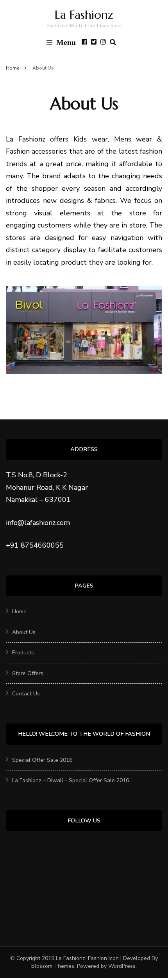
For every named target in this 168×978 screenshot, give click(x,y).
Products (23, 652)
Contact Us (26, 693)
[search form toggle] (113, 42)
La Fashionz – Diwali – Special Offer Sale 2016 (70, 780)
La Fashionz (84, 14)
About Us (24, 632)
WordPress (122, 966)
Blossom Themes (52, 966)
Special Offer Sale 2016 (42, 760)
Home (19, 611)
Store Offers (27, 673)
